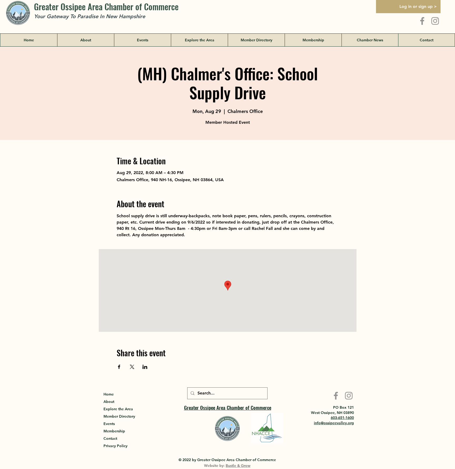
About (108, 401)
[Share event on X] (132, 367)
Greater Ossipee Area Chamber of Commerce (106, 6)
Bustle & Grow (238, 465)
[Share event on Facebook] (119, 367)
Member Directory (119, 416)
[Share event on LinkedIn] (144, 367)
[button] (199, 40)
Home (108, 394)
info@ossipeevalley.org (334, 423)
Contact (110, 438)
